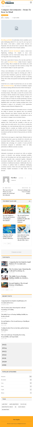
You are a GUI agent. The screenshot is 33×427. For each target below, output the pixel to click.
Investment (5, 15)
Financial (3, 376)
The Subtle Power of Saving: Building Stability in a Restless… (19, 277)
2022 (4, 354)
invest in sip (23, 404)
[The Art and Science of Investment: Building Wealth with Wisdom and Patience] (23, 209)
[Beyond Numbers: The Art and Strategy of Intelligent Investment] (9, 209)
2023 (4, 351)
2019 (4, 364)
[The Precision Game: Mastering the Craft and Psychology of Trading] (4, 270)
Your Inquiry (16, 419)
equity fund (4, 404)
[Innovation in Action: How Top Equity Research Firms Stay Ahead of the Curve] (23, 229)
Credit (2, 389)
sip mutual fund (5, 409)
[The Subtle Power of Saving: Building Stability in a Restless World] (4, 277)
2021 (4, 358)
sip (15, 406)
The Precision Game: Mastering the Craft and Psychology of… (20, 270)
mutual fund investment (7, 406)
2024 (4, 347)
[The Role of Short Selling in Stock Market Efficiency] (9, 229)
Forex (2, 386)
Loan (2, 383)
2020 (4, 361)
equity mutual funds (14, 404)
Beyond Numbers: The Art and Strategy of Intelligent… (18, 284)
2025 (4, 344)
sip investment (21, 406)
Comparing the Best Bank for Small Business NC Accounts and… (20, 263)
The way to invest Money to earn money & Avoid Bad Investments (8, 192)
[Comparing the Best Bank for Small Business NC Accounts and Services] (4, 263)
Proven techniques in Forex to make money (24, 191)
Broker (2, 393)
